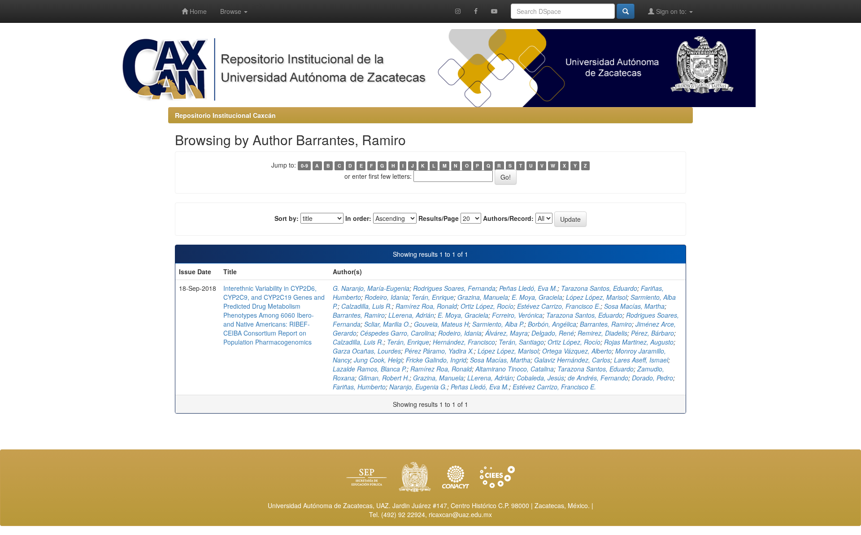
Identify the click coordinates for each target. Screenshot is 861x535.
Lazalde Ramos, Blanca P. (370, 368)
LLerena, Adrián (411, 315)
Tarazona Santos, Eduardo (599, 288)
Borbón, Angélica (552, 323)
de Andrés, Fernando (598, 377)
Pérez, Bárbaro (652, 332)
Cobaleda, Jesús (540, 377)
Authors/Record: (508, 218)
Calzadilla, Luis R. (366, 306)
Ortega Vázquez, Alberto (577, 350)
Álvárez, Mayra (506, 332)
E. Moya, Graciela (537, 297)
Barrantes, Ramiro (359, 315)
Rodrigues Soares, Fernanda (454, 288)
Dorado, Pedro (652, 377)
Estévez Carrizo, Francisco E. (558, 306)
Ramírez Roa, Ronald (426, 306)
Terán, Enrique (433, 297)
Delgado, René (552, 332)
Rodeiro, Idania (386, 297)
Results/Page (438, 218)
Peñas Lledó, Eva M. (528, 288)
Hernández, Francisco (464, 341)
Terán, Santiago (521, 341)
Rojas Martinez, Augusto (639, 341)
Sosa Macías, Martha (634, 306)
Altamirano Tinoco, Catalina (514, 368)
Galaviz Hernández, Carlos (572, 359)
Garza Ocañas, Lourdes (367, 350)
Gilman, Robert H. (383, 377)
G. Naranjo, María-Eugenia (371, 288)
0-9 (304, 165)
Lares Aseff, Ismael (641, 359)
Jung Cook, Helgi (378, 359)
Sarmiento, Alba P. (498, 323)
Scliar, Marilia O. (387, 323)
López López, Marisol (596, 297)
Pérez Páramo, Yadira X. (439, 350)
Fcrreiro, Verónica (517, 315)
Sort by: (286, 218)
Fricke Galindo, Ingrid (436, 359)
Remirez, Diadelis (602, 332)
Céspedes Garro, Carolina (397, 332)
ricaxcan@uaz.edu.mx (460, 514)
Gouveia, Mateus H (441, 323)
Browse (231, 11)
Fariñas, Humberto (359, 386)
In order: (358, 218)
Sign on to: (671, 11)
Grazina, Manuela (482, 297)
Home (197, 11)
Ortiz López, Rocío (487, 306)
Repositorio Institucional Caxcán (225, 115)
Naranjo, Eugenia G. (418, 386)
